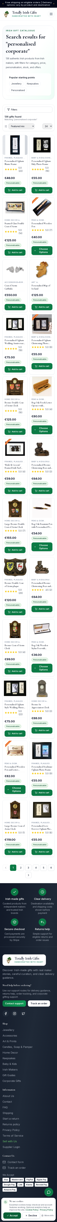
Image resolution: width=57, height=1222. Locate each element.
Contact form (16, 1162)
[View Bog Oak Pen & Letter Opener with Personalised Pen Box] (42, 386)
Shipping (8, 1113)
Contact (7, 1101)
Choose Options (43, 250)
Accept (14, 1215)
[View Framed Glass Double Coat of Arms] (15, 207)
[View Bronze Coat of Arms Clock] (15, 629)
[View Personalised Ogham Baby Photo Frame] (42, 145)
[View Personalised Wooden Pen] (42, 207)
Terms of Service (13, 1135)
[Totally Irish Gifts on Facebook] (6, 1013)
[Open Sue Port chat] (48, 1192)
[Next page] (28, 875)
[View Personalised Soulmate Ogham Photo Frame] (42, 750)
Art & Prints (9, 1041)
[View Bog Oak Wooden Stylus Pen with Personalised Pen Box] (42, 629)
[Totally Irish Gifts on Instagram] (14, 1013)
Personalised (18, 90)
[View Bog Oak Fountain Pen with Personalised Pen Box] (42, 508)
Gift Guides (9, 1075)
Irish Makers (10, 1069)
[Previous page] (6, 868)
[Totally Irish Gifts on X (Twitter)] (23, 1013)
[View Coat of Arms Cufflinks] (15, 269)
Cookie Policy (31, 1210)
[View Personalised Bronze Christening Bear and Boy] (42, 567)
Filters (14, 109)
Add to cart (17, 190)
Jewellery (16, 83)
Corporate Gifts (12, 1080)
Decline (32, 1215)
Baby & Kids (10, 1063)
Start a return (11, 1118)
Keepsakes (33, 83)
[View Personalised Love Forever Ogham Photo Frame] (42, 810)
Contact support (14, 1003)
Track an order (39, 1003)
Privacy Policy (11, 1130)
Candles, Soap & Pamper (18, 1046)
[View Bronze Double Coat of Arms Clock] (15, 386)
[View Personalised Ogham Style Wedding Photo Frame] (15, 688)
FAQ (5, 1107)
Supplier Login (11, 1147)
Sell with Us (10, 1141)
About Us (8, 1096)
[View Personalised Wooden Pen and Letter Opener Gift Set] (15, 750)
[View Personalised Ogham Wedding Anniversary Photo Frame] (15, 324)
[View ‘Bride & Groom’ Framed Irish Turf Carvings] (15, 449)
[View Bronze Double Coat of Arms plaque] (15, 567)
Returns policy (11, 1124)
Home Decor (10, 1052)
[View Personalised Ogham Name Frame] (15, 145)
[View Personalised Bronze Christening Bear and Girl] (42, 449)
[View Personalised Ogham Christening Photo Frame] (42, 324)
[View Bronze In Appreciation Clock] (42, 688)
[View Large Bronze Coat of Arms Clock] (15, 810)
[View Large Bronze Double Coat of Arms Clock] (15, 508)
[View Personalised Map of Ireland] (42, 269)
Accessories (10, 1035)
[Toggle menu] (51, 14)
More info (49, 1215)
